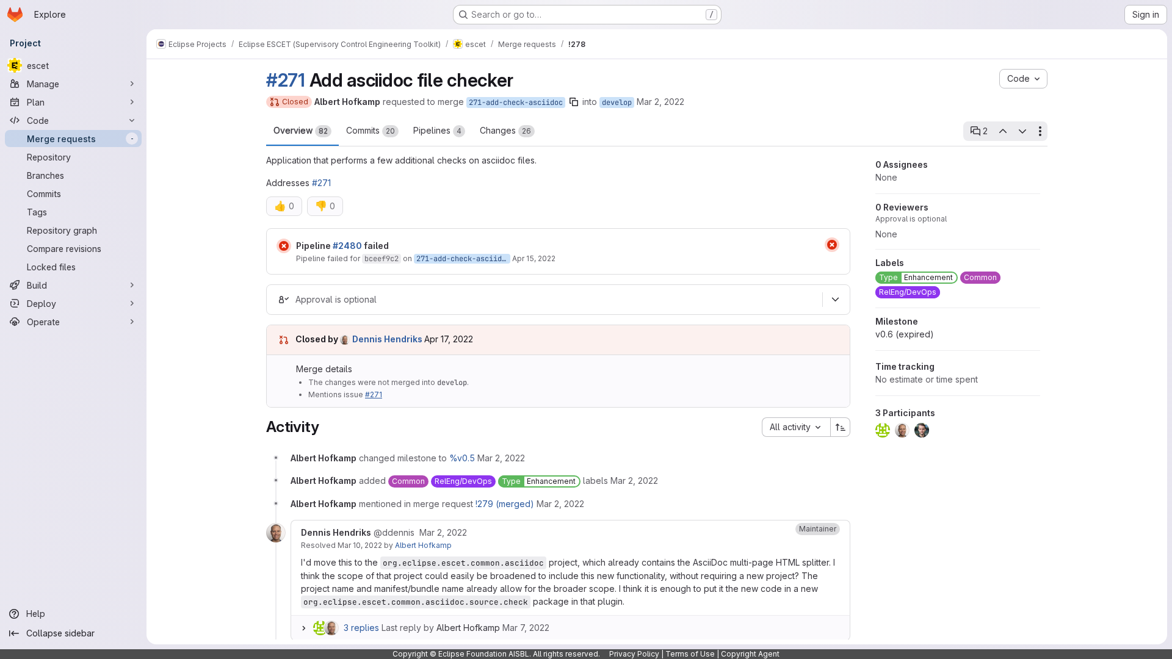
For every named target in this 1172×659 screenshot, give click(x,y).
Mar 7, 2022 (525, 627)
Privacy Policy (634, 653)
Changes (505, 130)
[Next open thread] (1022, 131)
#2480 (347, 245)
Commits (370, 130)
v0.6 (904, 334)
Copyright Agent (750, 653)
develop (617, 102)
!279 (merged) (505, 504)
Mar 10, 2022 (360, 545)
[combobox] (796, 427)
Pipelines (437, 130)
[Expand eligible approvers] (835, 299)
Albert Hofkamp (423, 545)
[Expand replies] (303, 628)
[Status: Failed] (284, 246)
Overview (300, 130)
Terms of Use (690, 653)
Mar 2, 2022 (660, 101)
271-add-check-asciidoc (516, 102)
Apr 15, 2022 (533, 258)
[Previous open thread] (1002, 131)
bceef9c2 (381, 259)
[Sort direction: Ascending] (840, 427)
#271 (285, 80)
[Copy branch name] (573, 102)
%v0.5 (462, 458)
